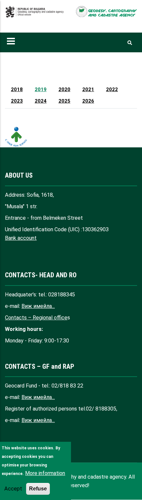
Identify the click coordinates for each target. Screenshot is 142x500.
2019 (41, 89)
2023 (17, 101)
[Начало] (35, 15)
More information (45, 473)
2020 (64, 89)
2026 (88, 101)
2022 (112, 89)
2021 (88, 89)
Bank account (21, 238)
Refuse (38, 488)
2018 (17, 89)
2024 (41, 101)
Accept (13, 489)
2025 (64, 101)
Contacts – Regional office (36, 317)
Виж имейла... (38, 306)
